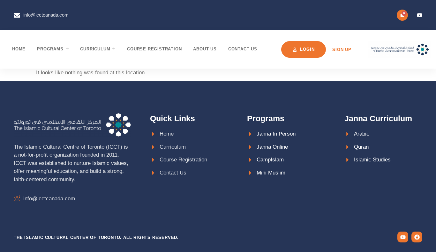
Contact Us (242, 49)
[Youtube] (419, 15)
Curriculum (95, 49)
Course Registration (154, 49)
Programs (50, 49)
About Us (204, 49)
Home (19, 49)
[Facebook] (416, 237)
